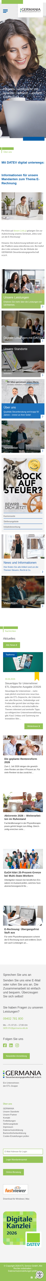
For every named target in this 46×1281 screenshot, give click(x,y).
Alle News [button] (11, 645)
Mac (28, 1199)
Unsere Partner (10, 1115)
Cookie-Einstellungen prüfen (16, 1136)
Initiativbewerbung (12, 527)
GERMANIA (8, 1109)
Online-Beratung (13, 1172)
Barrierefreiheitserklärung (14, 1133)
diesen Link (19, 231)
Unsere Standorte (11, 1112)
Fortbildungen (9, 1121)
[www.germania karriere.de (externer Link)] (23, 485)
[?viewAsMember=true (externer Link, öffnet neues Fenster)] (11, 1045)
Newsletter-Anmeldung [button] (16, 1056)
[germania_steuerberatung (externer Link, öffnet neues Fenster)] (17, 1045)
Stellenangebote (11, 521)
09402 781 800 (13, 1018)
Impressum (8, 1127)
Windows (20, 1199)
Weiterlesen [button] (33, 726)
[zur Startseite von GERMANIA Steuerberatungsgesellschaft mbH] (30, 10)
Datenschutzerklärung (13, 1130)
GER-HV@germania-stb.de (15, 1028)
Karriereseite (9, 516)
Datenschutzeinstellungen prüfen (23, 1271)
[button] (23, 1160)
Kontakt (6, 1118)
